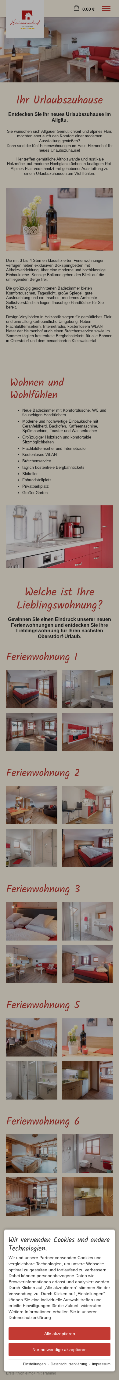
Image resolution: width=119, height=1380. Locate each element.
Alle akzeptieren (59, 1333)
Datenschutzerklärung (69, 1364)
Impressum (101, 1364)
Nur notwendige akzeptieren (59, 1349)
